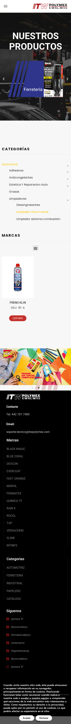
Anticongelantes (21, 177)
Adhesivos (16, 170)
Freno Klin (18, 302)
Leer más (18, 318)
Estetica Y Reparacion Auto (28, 184)
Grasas (14, 192)
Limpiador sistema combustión (38, 219)
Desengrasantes (28, 205)
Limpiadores (17, 199)
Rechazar (43, 718)
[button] (3, 79)
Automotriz (10, 164)
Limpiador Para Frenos (32, 212)
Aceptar (27, 718)
